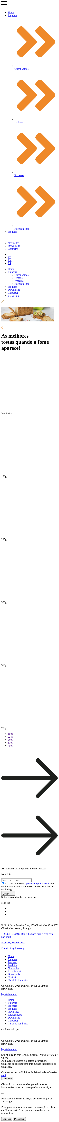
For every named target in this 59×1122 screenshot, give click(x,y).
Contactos (13, 248)
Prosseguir (19, 1119)
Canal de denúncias (18, 980)
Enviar (6, 894)
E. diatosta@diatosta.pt (13, 948)
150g (10, 733)
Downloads (14, 246)
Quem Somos (21, 274)
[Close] (2, 1093)
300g (10, 739)
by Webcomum (9, 994)
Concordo (7, 1078)
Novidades (13, 243)
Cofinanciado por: (10, 1029)
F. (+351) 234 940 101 (13, 942)
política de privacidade (37, 883)
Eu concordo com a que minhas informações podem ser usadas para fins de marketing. (27, 886)
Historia (18, 277)
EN (9, 260)
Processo (19, 280)
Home (11, 12)
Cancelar (7, 1119)
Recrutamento (21, 283)
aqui (3, 1075)
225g (10, 736)
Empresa (12, 15)
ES (9, 263)
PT (9, 257)
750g (10, 745)
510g (10, 742)
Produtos (12, 231)
